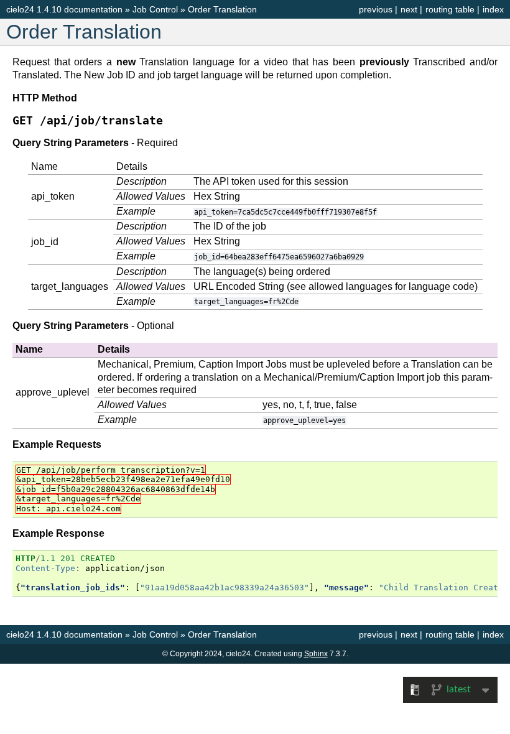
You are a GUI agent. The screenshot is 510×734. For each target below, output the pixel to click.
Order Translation (222, 9)
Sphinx (316, 653)
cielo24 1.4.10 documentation (64, 9)
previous (375, 9)
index (493, 9)
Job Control (155, 9)
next (409, 9)
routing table (450, 9)
